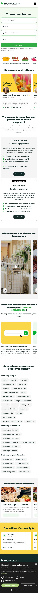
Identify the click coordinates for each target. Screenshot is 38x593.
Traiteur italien (7, 459)
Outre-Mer (23, 409)
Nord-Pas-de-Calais (10, 409)
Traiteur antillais (22, 468)
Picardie (19, 413)
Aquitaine (14, 380)
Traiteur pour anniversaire (11, 434)
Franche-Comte (8, 397)
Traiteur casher (8, 463)
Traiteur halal (20, 459)
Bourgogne (22, 384)
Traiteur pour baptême (10, 442)
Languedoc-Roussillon (23, 401)
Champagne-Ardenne (10, 392)
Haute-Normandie (23, 397)
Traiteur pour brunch (10, 451)
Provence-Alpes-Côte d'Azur (12, 421)
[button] (19, 590)
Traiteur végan (24, 472)
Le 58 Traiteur (7, 547)
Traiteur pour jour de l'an (11, 446)
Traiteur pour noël (28, 442)
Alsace (5, 380)
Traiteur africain (22, 463)
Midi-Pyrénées (26, 405)
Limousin (5, 405)
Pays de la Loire (8, 413)
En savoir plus (19, 174)
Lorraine (14, 405)
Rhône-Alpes (30, 421)
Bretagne (6, 388)
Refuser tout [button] (28, 585)
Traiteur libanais (8, 468)
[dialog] (19, 577)
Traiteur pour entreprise (11, 438)
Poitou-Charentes (9, 417)
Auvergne (24, 380)
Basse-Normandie (9, 384)
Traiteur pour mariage (10, 430)
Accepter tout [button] (10, 585)
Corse (23, 392)
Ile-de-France (7, 401)
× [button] (36, 564)
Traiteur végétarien (9, 472)
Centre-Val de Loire (19, 388)
